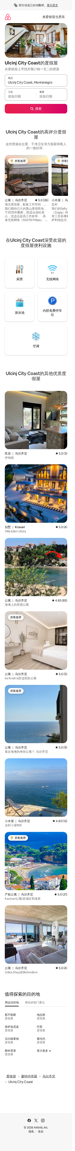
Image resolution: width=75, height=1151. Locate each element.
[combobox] (36, 82)
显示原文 (52, 5)
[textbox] (20, 96)
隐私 (31, 1131)
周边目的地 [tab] (12, 1002)
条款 (41, 1131)
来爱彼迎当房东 (53, 17)
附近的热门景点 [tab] (35, 1002)
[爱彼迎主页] (8, 17)
